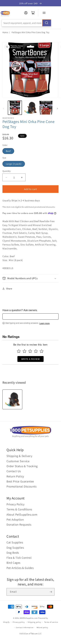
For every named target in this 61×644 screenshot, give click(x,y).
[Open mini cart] (33, 12)
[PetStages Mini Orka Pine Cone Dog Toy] (12, 399)
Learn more (44, 323)
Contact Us (14, 471)
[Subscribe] (50, 592)
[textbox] (30, 316)
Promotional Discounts (22, 486)
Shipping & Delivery (19, 456)
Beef (8, 151)
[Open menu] (44, 12)
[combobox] (26, 22)
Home (5, 32)
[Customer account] (25, 12)
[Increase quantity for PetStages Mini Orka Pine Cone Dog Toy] (21, 177)
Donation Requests (19, 524)
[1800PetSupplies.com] (5, 13)
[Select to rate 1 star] (18, 351)
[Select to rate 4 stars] (35, 351)
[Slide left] (3, 108)
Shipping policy (34, 622)
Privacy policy (19, 622)
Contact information (25, 627)
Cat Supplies (15, 542)
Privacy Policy (15, 504)
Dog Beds (13, 552)
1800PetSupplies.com (29, 618)
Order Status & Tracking (22, 466)
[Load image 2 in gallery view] (30, 108)
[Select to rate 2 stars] (24, 351)
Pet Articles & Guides (20, 568)
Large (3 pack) (13, 163)
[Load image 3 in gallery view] (46, 108)
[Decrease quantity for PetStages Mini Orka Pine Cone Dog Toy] (6, 177)
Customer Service (18, 461)
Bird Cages (13, 563)
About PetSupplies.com (22, 514)
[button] (30, 278)
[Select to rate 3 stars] (30, 351)
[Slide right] (57, 108)
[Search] (46, 22)
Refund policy (42, 627)
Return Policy (15, 476)
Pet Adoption (15, 519)
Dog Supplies (15, 547)
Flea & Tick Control (19, 557)
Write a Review (30, 359)
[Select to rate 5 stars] (41, 351)
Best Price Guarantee (20, 481)
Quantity (6, 171)
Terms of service (51, 622)
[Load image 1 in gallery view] (15, 108)
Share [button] (9, 288)
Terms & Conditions (19, 509)
